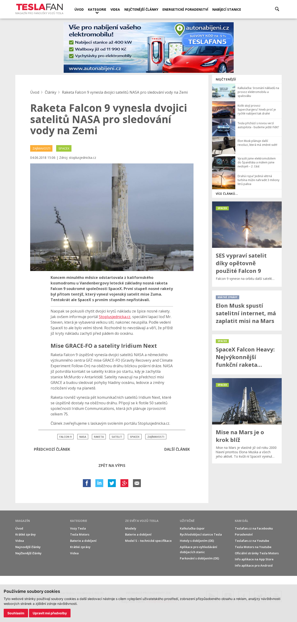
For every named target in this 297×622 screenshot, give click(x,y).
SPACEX (63, 148)
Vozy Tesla (78, 528)
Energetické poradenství (185, 9)
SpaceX (134, 436)
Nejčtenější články (141, 9)
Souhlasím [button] (15, 613)
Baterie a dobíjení (83, 541)
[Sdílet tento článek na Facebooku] (87, 483)
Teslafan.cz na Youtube (252, 541)
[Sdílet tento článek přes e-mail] (137, 483)
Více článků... (227, 194)
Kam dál (241, 521)
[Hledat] (277, 9)
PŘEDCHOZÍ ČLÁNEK (52, 449)
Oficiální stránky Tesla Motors (257, 553)
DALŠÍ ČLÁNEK (177, 449)
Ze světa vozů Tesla (141, 521)
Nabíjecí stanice (226, 9)
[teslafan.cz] (149, 47)
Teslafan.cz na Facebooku (254, 528)
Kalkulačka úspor (192, 528)
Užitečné (187, 521)
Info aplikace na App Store (254, 559)
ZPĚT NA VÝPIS (111, 465)
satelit (117, 436)
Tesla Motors (79, 534)
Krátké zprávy (25, 534)
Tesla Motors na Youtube (253, 547)
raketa (99, 436)
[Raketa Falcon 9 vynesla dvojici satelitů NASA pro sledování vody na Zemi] (112, 217)
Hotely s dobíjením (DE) (197, 541)
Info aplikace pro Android (254, 565)
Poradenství (244, 534)
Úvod (79, 9)
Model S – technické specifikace (148, 541)
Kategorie (97, 9)
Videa (115, 9)
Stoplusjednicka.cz (114, 316)
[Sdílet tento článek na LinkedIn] (99, 483)
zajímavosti (155, 436)
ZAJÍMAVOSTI (41, 148)
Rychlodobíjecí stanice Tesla (201, 534)
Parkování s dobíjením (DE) (199, 558)
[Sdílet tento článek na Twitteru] (112, 483)
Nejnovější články (28, 547)
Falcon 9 (65, 436)
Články (50, 92)
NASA (82, 436)
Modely (130, 528)
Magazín (22, 521)
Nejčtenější (226, 79)
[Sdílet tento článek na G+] (124, 483)
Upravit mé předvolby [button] (50, 613)
